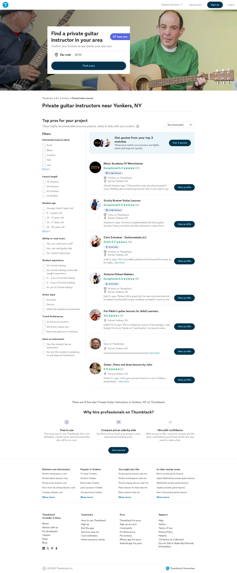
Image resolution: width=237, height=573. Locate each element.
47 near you (120, 36)
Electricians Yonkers (89, 483)
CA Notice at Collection (171, 539)
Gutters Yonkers (88, 478)
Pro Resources (127, 532)
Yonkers (65, 98)
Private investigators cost (54, 474)
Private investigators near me (132, 478)
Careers (46, 535)
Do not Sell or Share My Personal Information (176, 545)
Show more (48, 497)
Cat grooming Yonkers (91, 492)
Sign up (85, 524)
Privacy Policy (166, 532)
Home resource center (93, 539)
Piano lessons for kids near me (132, 488)
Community (126, 528)
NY (57, 98)
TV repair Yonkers (88, 474)
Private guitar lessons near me (132, 474)
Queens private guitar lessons (171, 488)
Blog (44, 542)
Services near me (90, 532)
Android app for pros (131, 543)
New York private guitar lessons (172, 492)
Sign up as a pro (128, 524)
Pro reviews (126, 535)
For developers (50, 531)
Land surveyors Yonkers (91, 488)
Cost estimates (89, 535)
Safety (162, 524)
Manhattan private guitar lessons (172, 483)
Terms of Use (166, 528)
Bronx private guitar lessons (170, 474)
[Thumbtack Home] (5, 5)
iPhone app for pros (130, 539)
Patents (163, 535)
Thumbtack (47, 98)
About (45, 523)
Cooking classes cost (52, 492)
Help (161, 520)
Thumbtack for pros (130, 520)
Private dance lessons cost (55, 478)
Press (45, 539)
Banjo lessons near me (129, 492)
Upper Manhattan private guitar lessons (176, 478)
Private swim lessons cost (54, 483)
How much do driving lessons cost (58, 488)
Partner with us (50, 527)
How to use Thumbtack (93, 520)
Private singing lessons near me (133, 483)
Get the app (87, 528)
